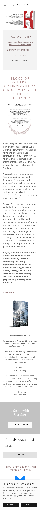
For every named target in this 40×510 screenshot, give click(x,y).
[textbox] (20, 446)
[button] (5, 5)
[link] (20, 5)
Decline (11, 505)
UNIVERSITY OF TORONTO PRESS (20, 50)
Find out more (20, 425)
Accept (29, 505)
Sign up (20, 455)
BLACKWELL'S (20, 55)
